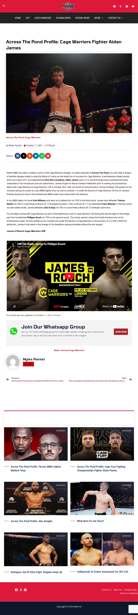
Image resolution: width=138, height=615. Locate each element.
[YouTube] (133, 6)
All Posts (28, 480)
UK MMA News (63, 17)
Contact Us (114, 17)
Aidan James (61, 466)
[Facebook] (114, 6)
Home (18, 17)
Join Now (121, 447)
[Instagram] (127, 6)
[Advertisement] (69, 190)
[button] (4, 6)
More (97, 17)
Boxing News (82, 17)
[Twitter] (120, 6)
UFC (28, 17)
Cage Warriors (42, 17)
